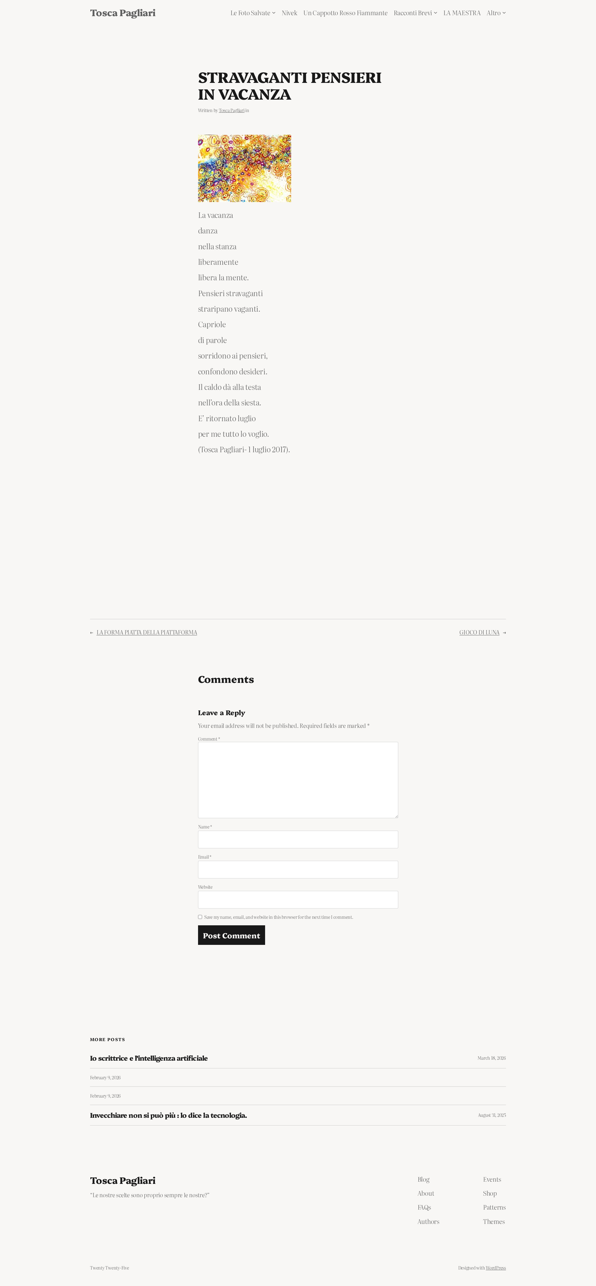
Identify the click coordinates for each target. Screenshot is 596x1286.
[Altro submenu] (504, 12)
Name (205, 826)
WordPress (496, 1268)
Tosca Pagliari (123, 12)
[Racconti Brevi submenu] (435, 12)
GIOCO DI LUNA (479, 632)
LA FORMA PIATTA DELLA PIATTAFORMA (147, 632)
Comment (209, 739)
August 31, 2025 (492, 1115)
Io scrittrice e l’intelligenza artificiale (149, 1058)
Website (205, 887)
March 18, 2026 (491, 1058)
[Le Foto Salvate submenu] (274, 12)
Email (204, 857)
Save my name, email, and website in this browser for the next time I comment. (278, 917)
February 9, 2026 (105, 1077)
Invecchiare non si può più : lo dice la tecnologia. (168, 1115)
